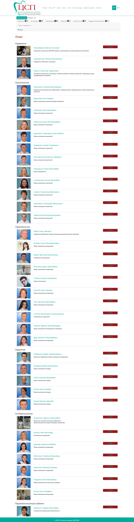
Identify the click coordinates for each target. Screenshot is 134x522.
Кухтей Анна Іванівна (43, 290)
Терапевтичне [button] (50, 21)
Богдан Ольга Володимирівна (46, 243)
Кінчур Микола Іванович (44, 401)
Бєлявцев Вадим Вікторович (46, 365)
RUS (118, 8)
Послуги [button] (51, 8)
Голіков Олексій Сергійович (45, 278)
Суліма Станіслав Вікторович (46, 191)
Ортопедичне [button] (36, 21)
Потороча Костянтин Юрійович (48, 157)
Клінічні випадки (77, 8)
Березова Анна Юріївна (43, 98)
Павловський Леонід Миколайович (48, 58)
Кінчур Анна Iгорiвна (42, 389)
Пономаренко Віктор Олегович (47, 47)
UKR (114, 8)
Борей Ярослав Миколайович (46, 254)
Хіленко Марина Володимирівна (47, 325)
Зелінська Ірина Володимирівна (47, 121)
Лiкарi (58, 8)
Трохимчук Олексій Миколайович (47, 86)
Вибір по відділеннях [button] (25, 25)
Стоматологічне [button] (78, 21)
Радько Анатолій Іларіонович (46, 70)
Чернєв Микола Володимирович (47, 215)
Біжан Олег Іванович (42, 231)
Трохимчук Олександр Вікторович (48, 203)
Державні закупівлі (89, 8)
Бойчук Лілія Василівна (43, 432)
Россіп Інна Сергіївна (43, 491)
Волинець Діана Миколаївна (45, 266)
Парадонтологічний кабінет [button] (97, 21)
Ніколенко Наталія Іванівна (45, 467)
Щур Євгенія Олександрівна (45, 337)
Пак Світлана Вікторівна (44, 301)
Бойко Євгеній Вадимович (45, 377)
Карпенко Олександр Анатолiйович (49, 133)
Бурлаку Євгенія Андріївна (45, 444)
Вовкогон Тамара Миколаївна (46, 508)
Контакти (98, 8)
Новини (64, 8)
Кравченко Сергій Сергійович (46, 145)
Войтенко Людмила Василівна (47, 456)
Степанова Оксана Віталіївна (47, 180)
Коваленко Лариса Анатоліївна (47, 418)
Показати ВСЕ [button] (22, 18)
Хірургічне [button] (64, 21)
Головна (44, 8)
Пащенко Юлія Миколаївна (45, 479)
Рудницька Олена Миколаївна (46, 168)
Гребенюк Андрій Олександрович (48, 354)
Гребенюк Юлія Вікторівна (45, 110)
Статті (69, 8)
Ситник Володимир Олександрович (49, 313)
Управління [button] (22, 21)
